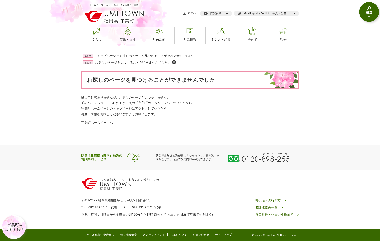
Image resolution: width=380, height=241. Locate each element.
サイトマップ (223, 234)
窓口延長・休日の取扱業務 (274, 214)
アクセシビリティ (153, 234)
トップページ (106, 55)
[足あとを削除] (174, 62)
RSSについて (178, 234)
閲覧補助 (215, 13)
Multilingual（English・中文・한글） (266, 13)
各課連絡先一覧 (266, 207)
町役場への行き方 (268, 200)
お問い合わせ (201, 234)
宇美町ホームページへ (97, 122)
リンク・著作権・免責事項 (97, 234)
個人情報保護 (128, 234)
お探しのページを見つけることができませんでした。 (133, 62)
